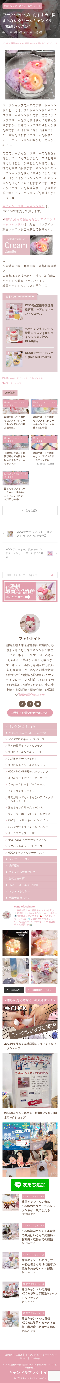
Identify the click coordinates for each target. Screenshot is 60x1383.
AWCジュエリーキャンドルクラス (28, 820)
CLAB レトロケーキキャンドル (26, 765)
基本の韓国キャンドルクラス (25, 745)
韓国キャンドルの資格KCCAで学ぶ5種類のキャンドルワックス (39, 1293)
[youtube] (37, 704)
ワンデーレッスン (19, 859)
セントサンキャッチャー (22, 790)
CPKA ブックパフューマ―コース (28, 778)
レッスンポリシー (19, 891)
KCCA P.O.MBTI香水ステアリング (28, 771)
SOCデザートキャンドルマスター (28, 826)
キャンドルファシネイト (30, 1372)
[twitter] (22, 704)
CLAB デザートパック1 (22, 758)
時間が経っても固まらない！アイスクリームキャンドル (43, 456)
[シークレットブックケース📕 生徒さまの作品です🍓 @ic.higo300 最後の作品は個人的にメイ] (44, 943)
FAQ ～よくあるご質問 (23, 884)
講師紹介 (14, 865)
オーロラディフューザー (22, 833)
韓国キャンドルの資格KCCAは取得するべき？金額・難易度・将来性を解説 (39, 1323)
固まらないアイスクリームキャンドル (24, 378)
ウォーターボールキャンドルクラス (29, 813)
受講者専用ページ (19, 897)
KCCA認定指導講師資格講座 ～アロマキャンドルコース (39, 309)
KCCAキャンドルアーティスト (26, 852)
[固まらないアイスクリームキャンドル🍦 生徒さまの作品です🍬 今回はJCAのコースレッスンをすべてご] (44, 971)
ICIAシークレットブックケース (26, 784)
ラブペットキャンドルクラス (25, 846)
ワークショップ (13, 383)
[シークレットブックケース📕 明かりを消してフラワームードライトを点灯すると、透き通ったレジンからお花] (15, 943)
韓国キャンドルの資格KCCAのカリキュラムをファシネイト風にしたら (39, 1206)
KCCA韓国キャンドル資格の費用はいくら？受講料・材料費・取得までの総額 (39, 1235)
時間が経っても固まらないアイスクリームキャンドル (30, 799)
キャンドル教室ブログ (22, 872)
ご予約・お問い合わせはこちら (30, 712)
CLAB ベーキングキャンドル (25, 752)
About (19, 1355)
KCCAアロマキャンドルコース (26, 739)
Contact (8, 1355)
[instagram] (30, 704)
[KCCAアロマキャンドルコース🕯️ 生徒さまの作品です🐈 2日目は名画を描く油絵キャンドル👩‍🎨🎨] (15, 971)
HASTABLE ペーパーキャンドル (27, 839)
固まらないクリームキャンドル (23, 206)
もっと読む (32, 510)
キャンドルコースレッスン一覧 (27, 732)
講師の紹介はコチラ (31, 694)
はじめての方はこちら (22, 726)
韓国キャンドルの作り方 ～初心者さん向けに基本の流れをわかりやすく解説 (39, 1264)
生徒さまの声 (17, 878)
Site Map (35, 1358)
